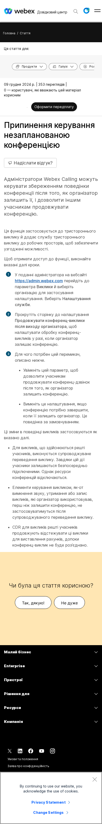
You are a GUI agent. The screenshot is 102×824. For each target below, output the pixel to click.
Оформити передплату (54, 107)
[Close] (94, 779)
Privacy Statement (48, 802)
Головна (9, 33)
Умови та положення (22, 759)
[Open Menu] (97, 10)
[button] (86, 10)
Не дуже (69, 602)
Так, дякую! (33, 602)
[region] (51, 798)
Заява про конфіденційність (28, 766)
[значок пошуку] (76, 11)
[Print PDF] (27, 107)
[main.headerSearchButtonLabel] (76, 9)
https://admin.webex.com (39, 280)
